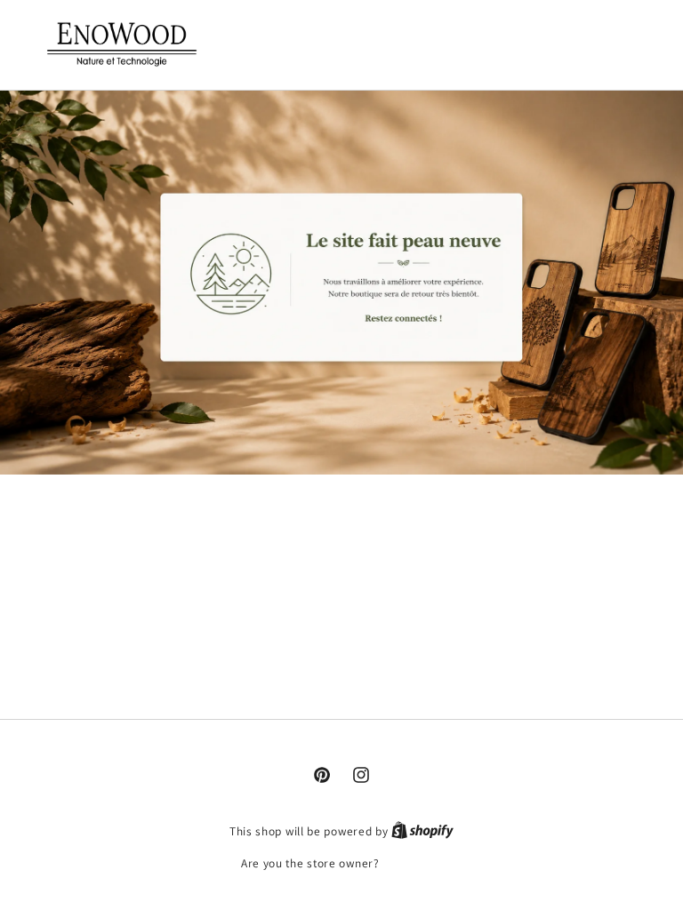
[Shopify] (422, 831)
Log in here (412, 863)
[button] (563, 42)
